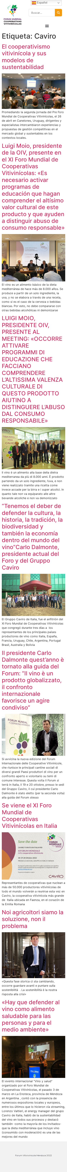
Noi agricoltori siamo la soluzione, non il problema (32, 919)
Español (41, 2)
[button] (47, 26)
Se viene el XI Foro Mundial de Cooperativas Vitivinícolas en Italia (29, 815)
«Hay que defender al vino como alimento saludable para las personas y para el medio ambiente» (31, 1016)
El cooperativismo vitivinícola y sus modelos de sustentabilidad (26, 56)
